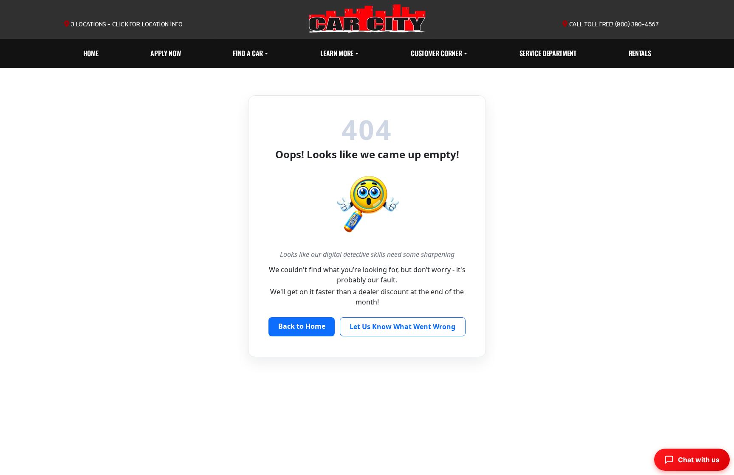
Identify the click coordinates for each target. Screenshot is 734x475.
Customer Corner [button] (436, 53)
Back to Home (301, 326)
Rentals (640, 53)
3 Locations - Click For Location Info (125, 24)
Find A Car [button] (248, 53)
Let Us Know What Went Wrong (402, 326)
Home (91, 53)
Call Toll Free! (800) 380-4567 (612, 24)
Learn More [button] (336, 53)
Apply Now (165, 53)
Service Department (547, 53)
